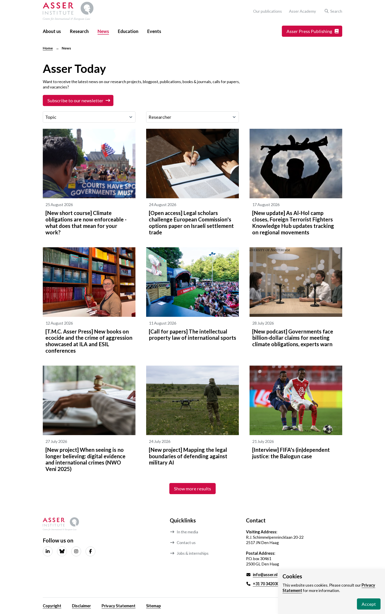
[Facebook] (90, 551)
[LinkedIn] (48, 551)
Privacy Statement (118, 605)
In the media (187, 531)
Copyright (52, 605)
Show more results (192, 488)
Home (48, 48)
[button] (332, 11)
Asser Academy (302, 11)
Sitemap (153, 605)
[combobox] (89, 117)
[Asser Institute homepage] (68, 11)
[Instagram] (76, 551)
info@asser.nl (265, 574)
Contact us (186, 542)
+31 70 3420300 (267, 583)
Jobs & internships (193, 553)
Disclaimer (81, 605)
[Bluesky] (62, 551)
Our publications (267, 11)
